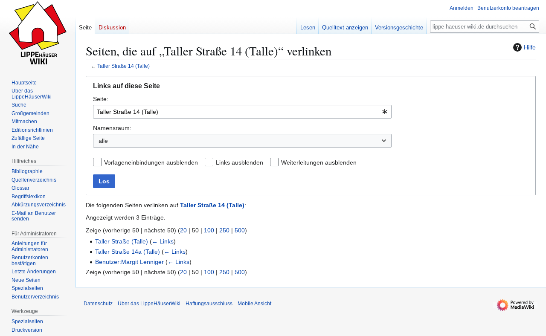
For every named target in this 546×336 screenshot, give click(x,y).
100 (209, 230)
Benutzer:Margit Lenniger (129, 261)
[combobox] (242, 112)
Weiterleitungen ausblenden (319, 162)
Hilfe (530, 47)
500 (240, 230)
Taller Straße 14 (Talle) (123, 66)
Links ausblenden (239, 162)
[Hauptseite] (37, 34)
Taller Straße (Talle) (121, 241)
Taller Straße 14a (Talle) (127, 251)
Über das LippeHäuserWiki (149, 304)
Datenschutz (98, 304)
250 (224, 230)
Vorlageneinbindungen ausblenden (151, 162)
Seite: (100, 99)
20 (183, 230)
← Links (163, 241)
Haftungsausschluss (209, 304)
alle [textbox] (103, 140)
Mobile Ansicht (254, 304)
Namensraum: (112, 128)
